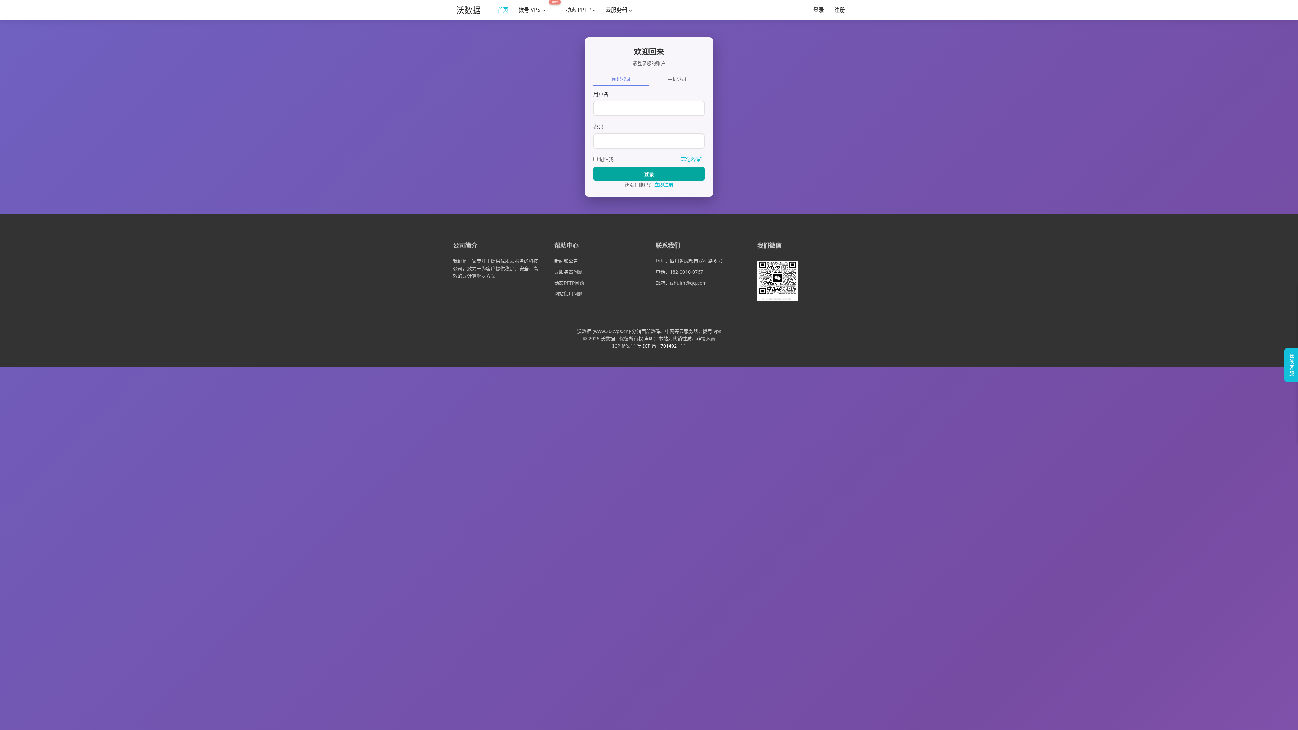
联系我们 (668, 245)
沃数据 (468, 10)
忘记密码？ (693, 159)
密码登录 (621, 79)
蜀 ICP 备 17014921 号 (661, 346)
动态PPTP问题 (569, 282)
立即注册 (663, 184)
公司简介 (465, 245)
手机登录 (677, 79)
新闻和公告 (566, 261)
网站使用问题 (568, 293)
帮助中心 (566, 245)
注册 (839, 10)
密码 (598, 126)
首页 (503, 10)
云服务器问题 (568, 272)
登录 (818, 10)
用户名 (600, 94)
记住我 (606, 159)
